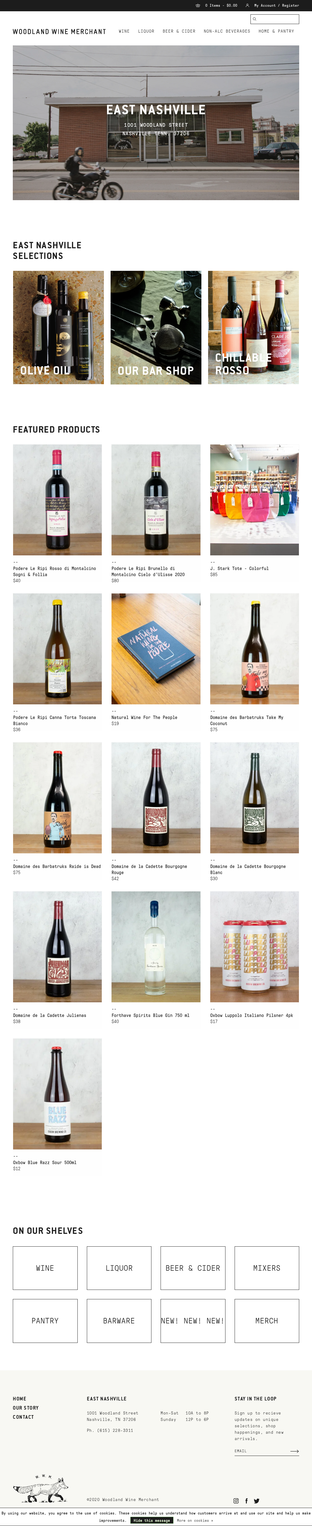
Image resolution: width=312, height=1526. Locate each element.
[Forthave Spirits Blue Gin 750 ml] (155, 946)
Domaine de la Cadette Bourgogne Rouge (149, 869)
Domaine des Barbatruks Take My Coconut (246, 720)
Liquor (146, 31)
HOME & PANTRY (276, 31)
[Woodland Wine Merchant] (61, 31)
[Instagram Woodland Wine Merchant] (236, 1501)
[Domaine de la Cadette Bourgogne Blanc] (254, 797)
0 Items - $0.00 (221, 5)
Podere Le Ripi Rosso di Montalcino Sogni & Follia (54, 571)
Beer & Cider (179, 31)
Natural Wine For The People (144, 717)
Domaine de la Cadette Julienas (49, 1015)
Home (20, 1399)
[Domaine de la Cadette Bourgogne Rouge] (155, 797)
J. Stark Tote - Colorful (239, 568)
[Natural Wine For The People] (155, 648)
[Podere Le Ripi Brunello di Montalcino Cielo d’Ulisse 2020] (155, 499)
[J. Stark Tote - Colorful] (254, 499)
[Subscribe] (294, 1451)
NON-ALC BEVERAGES (227, 31)
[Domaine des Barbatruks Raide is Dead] (57, 797)
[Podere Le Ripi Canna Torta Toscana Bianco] (57, 648)
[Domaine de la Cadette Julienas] (57, 946)
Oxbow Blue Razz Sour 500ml (44, 1162)
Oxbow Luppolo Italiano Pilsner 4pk (251, 1015)
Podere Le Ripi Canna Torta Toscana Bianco (54, 720)
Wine (124, 31)
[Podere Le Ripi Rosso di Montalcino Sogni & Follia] (57, 499)
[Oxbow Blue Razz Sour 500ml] (57, 1093)
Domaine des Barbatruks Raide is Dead (57, 866)
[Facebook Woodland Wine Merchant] (246, 1501)
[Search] (254, 19)
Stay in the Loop (256, 1399)
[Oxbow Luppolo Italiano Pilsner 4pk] (254, 946)
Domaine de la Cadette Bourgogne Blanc (248, 869)
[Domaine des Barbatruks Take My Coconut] (254, 648)
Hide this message (152, 1520)
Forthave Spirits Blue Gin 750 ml (151, 1015)
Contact (23, 1417)
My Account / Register (275, 5)
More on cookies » (195, 1520)
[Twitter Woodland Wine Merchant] (257, 1501)
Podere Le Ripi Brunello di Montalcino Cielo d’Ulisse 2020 (148, 571)
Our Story (26, 1408)
